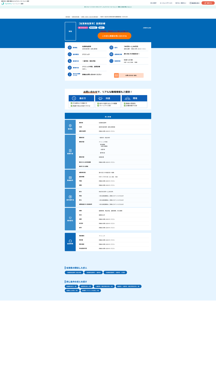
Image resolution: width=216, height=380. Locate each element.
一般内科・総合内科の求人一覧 (104, 286)
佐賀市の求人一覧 (86, 286)
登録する (209, 3)
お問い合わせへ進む (131, 75)
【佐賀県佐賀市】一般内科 (93, 272)
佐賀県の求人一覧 (71, 286)
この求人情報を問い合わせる (114, 35)
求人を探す (153, 3)
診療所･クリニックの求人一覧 (90, 290)
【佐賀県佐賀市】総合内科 (73, 272)
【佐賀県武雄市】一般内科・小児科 (115, 272)
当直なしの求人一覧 (72, 290)
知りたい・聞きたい (181, 3)
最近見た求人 (195, 3)
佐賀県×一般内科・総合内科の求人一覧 (128, 286)
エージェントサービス (166, 3)
